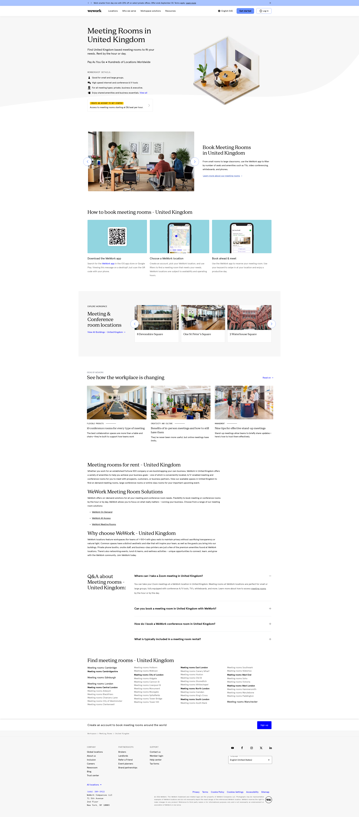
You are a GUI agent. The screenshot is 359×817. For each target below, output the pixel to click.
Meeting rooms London (100, 684)
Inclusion (91, 760)
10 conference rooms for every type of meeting (116, 428)
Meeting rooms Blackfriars (100, 694)
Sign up (264, 725)
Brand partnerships (127, 768)
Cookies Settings (235, 792)
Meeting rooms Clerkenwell (101, 704)
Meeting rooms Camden (192, 692)
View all (143, 93)
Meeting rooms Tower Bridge (148, 699)
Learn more (191, 3)
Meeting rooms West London (241, 686)
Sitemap (265, 792)
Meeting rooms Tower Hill (146, 702)
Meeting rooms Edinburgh (102, 677)
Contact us (155, 752)
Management (220, 424)
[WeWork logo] (95, 10)
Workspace (92, 734)
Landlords (123, 756)
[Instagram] (251, 747)
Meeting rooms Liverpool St (147, 685)
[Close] (270, 3)
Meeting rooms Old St (191, 678)
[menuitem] (113, 11)
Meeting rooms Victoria (238, 682)
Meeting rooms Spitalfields (147, 695)
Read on (267, 378)
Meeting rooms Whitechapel (194, 685)
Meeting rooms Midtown (146, 671)
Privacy (196, 792)
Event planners (125, 764)
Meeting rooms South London (195, 699)
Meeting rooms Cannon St (147, 682)
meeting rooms (258, 588)
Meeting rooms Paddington (240, 696)
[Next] (91, 3)
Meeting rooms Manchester (242, 702)
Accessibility (252, 792)
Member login (156, 756)
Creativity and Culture (161, 424)
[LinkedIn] (270, 747)
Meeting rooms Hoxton (192, 674)
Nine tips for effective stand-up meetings (240, 428)
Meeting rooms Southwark (240, 667)
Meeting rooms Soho (237, 678)
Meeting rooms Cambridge (102, 668)
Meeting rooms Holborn (145, 667)
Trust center (93, 775)
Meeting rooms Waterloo (239, 671)
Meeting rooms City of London (149, 675)
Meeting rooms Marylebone (240, 693)
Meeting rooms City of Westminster (105, 701)
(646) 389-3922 (96, 792)
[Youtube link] (232, 747)
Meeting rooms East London (194, 667)
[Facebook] (242, 747)
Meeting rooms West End (239, 675)
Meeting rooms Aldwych (99, 691)
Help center (156, 760)
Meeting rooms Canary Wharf (195, 671)
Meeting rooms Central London (103, 687)
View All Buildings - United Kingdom (105, 332)
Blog (89, 771)
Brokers (122, 752)
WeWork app (108, 263)
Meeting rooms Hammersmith (241, 689)
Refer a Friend (125, 760)
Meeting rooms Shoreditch (194, 681)
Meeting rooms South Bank (194, 703)
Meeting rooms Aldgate (145, 678)
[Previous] (88, 3)
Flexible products (95, 424)
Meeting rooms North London (195, 688)
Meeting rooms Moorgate (146, 692)
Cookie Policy (217, 792)
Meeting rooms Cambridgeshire (103, 671)
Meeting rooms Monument (147, 688)
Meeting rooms (105, 734)
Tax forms (154, 764)
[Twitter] (261, 747)
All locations (93, 785)
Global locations (95, 752)
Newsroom (92, 768)
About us (91, 756)
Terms (205, 792)
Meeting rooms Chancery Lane (103, 698)
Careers (91, 764)
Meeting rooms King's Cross (194, 695)
